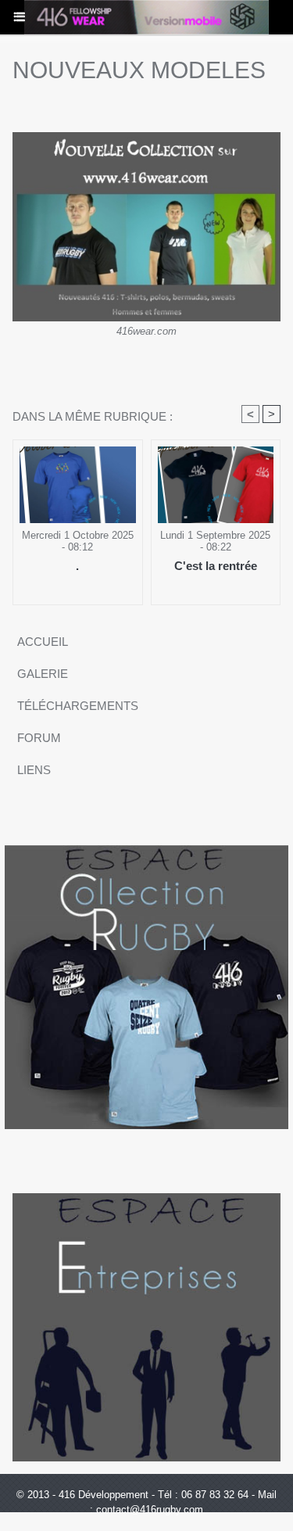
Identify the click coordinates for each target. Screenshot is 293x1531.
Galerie (42, 673)
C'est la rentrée (215, 565)
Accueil (42, 641)
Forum (39, 737)
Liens (34, 769)
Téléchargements (77, 705)
